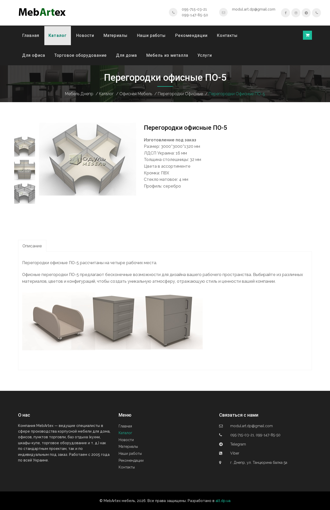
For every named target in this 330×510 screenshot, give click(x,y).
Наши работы (151, 35)
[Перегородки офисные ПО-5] (24, 146)
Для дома (126, 55)
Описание (32, 246)
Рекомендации (191, 35)
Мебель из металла (167, 55)
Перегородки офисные (180, 93)
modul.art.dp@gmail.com (253, 9)
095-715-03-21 (194, 9)
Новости (85, 35)
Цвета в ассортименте (167, 166)
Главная (30, 35)
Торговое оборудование (80, 55)
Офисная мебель (135, 93)
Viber (234, 453)
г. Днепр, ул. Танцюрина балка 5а (258, 462)
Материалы (115, 35)
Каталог (57, 35)
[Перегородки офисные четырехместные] (87, 158)
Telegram (238, 444)
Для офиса (33, 55)
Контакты (227, 35)
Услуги (204, 55)
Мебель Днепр (79, 93)
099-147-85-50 (195, 15)
